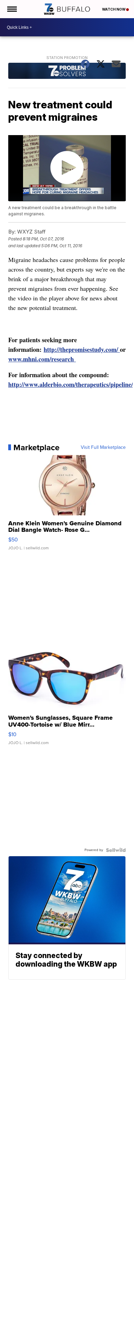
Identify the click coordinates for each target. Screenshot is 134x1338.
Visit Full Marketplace (103, 447)
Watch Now (114, 9)
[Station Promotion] (67, 71)
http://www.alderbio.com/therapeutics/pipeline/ (70, 384)
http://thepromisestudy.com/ (82, 349)
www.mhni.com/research (42, 359)
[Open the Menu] (11, 9)
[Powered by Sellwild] (116, 850)
